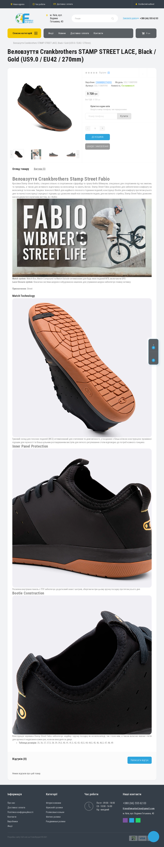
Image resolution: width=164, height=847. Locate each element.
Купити (124, 116)
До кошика (97, 137)
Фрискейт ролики (54, 807)
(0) (108, 72)
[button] (19, 4)
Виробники (13, 821)
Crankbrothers (104, 82)
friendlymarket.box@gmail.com (139, 808)
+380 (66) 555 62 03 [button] (134, 803)
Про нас (11, 803)
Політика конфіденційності (20, 812)
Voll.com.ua (25, 837)
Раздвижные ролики (55, 821)
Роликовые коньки (55, 812)
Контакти (98, 33)
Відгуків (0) (39, 168)
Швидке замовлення (97, 146)
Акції (51, 33)
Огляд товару (20, 169)
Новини (62, 33)
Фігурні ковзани (53, 803)
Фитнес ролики (53, 817)
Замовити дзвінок (131, 18)
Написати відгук (140, 760)
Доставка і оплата (65, 4)
